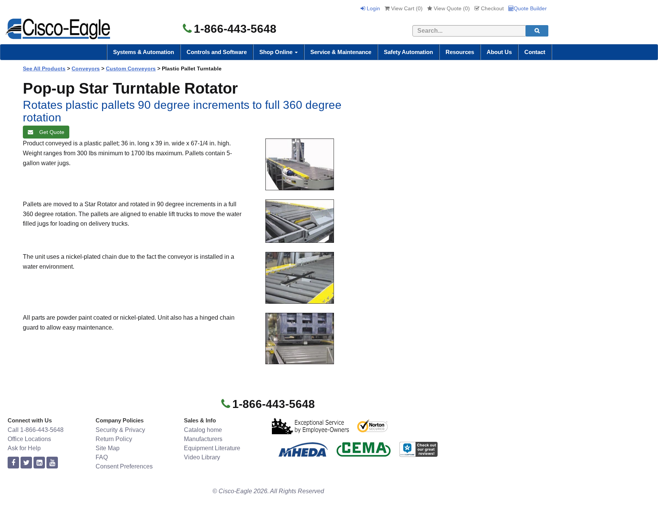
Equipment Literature (212, 448)
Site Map (108, 448)
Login (372, 8)
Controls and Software (217, 52)
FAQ (102, 457)
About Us (499, 52)
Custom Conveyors (131, 68)
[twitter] (26, 463)
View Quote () (451, 8)
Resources (460, 52)
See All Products (44, 68)
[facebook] (13, 463)
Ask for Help (24, 448)
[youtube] (52, 463)
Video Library (202, 457)
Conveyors (86, 68)
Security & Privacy (120, 430)
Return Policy (114, 439)
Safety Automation (408, 52)
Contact (534, 52)
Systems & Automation (143, 52)
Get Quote (50, 132)
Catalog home (203, 430)
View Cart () (406, 8)
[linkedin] (39, 463)
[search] (536, 31)
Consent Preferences (124, 466)
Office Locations (29, 439)
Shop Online (276, 52)
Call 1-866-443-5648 (36, 430)
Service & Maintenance (340, 52)
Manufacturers (203, 439)
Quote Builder (530, 8)
